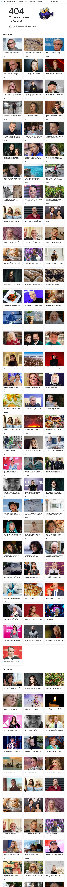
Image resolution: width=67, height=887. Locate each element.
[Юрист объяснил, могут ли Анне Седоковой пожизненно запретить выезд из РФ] (33, 446)
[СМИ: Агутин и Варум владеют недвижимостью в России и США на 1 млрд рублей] (54, 829)
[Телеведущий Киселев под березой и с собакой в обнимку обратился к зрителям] (12, 69)
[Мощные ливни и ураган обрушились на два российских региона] (54, 174)
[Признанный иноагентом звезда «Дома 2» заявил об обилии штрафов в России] (54, 341)
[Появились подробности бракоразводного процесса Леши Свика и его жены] (54, 634)
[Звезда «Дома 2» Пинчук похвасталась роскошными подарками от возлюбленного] (33, 739)
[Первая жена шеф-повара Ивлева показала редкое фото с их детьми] (54, 90)
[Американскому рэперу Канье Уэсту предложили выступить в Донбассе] (33, 425)
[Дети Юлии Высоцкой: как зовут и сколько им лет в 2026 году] (12, 90)
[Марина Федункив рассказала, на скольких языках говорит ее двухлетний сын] (54, 850)
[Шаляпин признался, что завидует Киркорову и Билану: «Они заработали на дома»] (12, 787)
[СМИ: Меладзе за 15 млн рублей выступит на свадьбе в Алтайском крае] (33, 404)
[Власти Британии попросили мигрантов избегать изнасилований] (12, 871)
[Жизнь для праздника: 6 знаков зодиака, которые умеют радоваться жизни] (33, 655)
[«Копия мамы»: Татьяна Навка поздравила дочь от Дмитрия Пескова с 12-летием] (12, 278)
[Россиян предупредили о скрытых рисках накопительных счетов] (33, 320)
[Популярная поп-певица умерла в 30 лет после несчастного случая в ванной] (54, 808)
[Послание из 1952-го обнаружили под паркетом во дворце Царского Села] (33, 48)
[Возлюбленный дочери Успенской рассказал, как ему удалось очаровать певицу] (12, 425)
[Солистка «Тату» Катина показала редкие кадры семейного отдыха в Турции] (33, 613)
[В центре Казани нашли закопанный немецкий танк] (12, 195)
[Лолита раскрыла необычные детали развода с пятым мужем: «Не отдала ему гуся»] (54, 362)
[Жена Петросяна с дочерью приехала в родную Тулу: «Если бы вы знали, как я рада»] (54, 257)
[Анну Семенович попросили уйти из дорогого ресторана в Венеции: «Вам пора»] (54, 69)
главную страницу (23, 29)
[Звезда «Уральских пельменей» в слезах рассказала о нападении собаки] (12, 174)
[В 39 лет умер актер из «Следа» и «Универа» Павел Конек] (54, 132)
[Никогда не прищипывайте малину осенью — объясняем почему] (54, 787)
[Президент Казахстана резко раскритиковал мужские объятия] (54, 48)
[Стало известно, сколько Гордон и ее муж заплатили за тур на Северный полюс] (12, 236)
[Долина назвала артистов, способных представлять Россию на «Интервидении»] (33, 718)
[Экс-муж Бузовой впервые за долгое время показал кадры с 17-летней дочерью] (54, 236)
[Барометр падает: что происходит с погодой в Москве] (12, 446)
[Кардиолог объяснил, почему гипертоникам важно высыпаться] (33, 467)
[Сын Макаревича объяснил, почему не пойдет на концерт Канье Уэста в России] (33, 634)
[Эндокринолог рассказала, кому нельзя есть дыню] (12, 404)
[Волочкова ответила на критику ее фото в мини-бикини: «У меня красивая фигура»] (33, 215)
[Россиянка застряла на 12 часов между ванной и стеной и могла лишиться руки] (12, 592)
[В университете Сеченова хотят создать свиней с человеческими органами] (33, 278)
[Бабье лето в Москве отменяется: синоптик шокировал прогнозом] (12, 111)
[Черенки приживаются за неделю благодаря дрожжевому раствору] (54, 195)
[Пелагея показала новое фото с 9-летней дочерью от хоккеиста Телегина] (54, 871)
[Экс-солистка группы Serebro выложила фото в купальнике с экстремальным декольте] (33, 676)
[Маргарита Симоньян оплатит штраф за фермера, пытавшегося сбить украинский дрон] (33, 153)
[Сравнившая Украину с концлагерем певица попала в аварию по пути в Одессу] (33, 257)
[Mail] (2, 1)
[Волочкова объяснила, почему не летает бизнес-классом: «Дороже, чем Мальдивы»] (54, 676)
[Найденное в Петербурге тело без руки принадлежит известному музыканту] (33, 829)
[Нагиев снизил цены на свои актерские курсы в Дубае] (12, 760)
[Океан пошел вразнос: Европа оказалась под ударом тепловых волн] (33, 174)
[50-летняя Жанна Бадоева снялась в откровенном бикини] (54, 153)
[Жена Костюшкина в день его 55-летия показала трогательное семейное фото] (12, 697)
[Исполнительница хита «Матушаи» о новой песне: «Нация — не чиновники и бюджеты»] (12, 467)
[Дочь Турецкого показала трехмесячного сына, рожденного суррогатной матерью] (12, 362)
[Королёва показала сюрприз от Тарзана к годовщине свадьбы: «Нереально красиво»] (12, 153)
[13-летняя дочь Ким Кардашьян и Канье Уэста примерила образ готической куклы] (12, 530)
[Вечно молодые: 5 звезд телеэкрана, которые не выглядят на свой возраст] (54, 383)
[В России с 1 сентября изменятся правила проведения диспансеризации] (54, 446)
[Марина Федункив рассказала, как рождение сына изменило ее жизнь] (33, 383)
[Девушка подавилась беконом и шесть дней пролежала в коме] (54, 509)
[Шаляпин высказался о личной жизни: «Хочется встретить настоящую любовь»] (54, 530)
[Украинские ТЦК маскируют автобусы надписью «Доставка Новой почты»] (12, 571)
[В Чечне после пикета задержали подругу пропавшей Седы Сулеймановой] (12, 808)
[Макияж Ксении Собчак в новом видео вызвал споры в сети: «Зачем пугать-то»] (12, 655)
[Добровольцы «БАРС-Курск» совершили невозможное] (54, 697)
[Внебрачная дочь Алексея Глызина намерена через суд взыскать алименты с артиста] (12, 850)
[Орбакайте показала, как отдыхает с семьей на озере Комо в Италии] (12, 509)
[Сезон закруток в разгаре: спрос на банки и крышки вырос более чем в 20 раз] (33, 760)
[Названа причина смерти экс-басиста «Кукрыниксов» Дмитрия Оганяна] (12, 488)
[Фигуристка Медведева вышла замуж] (54, 215)
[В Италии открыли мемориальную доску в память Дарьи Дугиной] (33, 509)
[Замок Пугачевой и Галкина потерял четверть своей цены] (12, 676)
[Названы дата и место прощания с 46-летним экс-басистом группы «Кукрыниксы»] (12, 320)
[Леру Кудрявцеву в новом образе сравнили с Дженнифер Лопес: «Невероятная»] (54, 571)
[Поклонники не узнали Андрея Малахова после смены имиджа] (54, 488)
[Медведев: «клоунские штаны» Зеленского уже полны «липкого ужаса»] (12, 132)
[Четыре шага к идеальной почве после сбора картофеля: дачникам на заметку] (54, 278)
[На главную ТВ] (4, 1)
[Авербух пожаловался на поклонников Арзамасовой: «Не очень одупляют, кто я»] (33, 341)
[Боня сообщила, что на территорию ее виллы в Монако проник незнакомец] (33, 571)
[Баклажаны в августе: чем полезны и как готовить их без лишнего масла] (12, 299)
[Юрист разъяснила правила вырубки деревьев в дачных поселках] (54, 299)
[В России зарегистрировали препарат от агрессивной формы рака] (33, 697)
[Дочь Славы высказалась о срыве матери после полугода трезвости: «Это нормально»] (33, 195)
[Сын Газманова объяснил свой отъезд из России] (33, 69)
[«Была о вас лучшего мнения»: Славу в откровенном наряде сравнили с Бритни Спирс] (12, 634)
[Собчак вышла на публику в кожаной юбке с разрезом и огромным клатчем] (12, 613)
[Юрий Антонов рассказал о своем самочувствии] (54, 613)
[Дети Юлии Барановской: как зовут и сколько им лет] (33, 871)
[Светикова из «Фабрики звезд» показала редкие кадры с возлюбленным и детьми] (12, 551)
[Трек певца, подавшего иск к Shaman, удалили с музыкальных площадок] (33, 299)
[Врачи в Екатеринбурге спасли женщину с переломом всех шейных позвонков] (54, 739)
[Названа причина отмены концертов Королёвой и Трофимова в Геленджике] (12, 829)
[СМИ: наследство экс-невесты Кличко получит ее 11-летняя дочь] (54, 592)
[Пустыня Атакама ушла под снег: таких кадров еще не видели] (33, 362)
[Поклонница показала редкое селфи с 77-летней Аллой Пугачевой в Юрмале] (54, 320)
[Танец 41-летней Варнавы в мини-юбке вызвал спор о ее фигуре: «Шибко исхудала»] (33, 530)
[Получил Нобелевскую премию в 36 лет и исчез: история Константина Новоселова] (54, 111)
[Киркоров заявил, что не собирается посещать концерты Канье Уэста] (54, 655)
